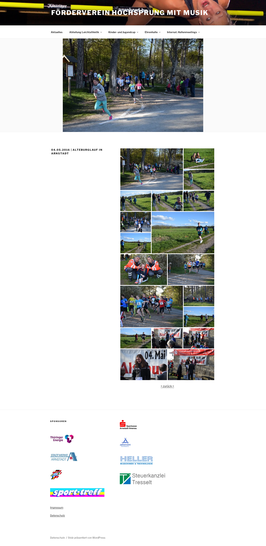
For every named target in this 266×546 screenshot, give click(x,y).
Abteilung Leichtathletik (84, 32)
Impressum (56, 507)
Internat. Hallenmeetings (182, 32)
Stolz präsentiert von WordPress (86, 537)
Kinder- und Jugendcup (121, 32)
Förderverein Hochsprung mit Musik (129, 13)
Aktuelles (56, 32)
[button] (151, 169)
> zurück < (167, 386)
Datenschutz (57, 515)
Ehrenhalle (151, 32)
